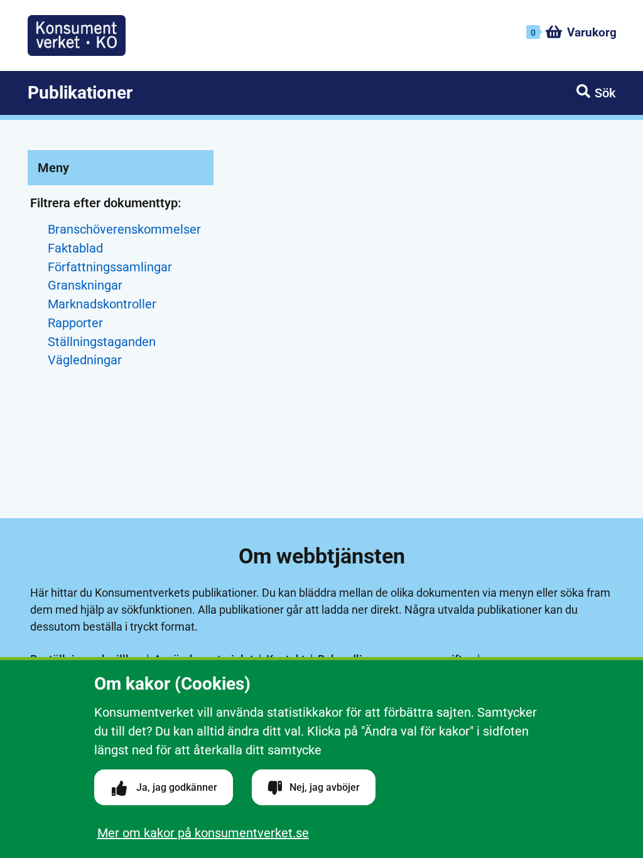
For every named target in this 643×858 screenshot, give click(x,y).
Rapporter (75, 323)
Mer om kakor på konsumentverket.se (203, 832)
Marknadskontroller (102, 304)
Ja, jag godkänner (175, 787)
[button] (595, 93)
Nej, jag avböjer (323, 787)
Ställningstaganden (102, 342)
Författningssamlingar (110, 267)
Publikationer (80, 92)
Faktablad (75, 248)
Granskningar (85, 285)
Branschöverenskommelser (124, 229)
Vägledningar (85, 360)
